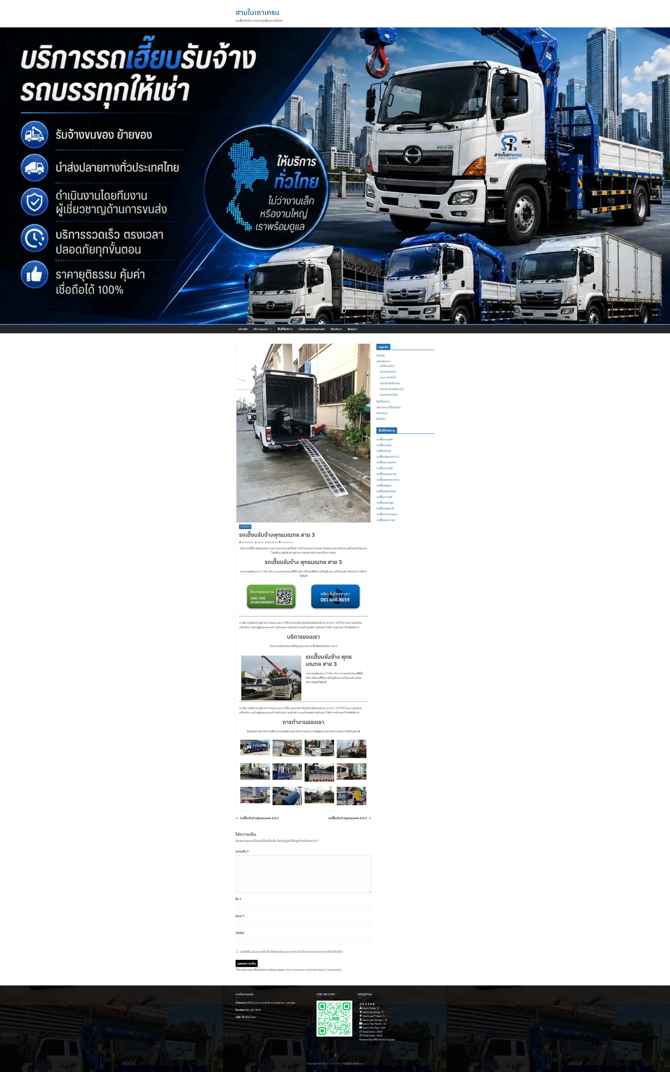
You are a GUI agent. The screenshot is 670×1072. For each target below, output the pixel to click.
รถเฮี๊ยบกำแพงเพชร (386, 514)
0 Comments (287, 542)
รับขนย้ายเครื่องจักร (390, 383)
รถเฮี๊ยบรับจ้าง (387, 366)
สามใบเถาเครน (257, 12)
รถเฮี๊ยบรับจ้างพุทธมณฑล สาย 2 (259, 818)
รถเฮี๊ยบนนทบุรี (384, 468)
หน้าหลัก (243, 329)
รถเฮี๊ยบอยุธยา (384, 485)
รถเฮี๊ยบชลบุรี (383, 450)
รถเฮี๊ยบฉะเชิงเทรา (386, 462)
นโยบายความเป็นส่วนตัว (311, 329)
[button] (270, 329)
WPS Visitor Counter (384, 1039)
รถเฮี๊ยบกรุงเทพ (384, 439)
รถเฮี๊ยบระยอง (383, 445)
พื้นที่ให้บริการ (285, 329)
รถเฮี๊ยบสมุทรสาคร (386, 474)
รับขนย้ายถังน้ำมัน (389, 394)
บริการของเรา (260, 329)
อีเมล (240, 916)
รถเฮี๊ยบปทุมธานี (385, 508)
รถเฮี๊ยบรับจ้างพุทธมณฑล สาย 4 (347, 818)
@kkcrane (250, 1017)
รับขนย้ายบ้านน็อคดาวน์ (392, 389)
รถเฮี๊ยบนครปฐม (385, 502)
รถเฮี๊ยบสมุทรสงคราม (387, 479)
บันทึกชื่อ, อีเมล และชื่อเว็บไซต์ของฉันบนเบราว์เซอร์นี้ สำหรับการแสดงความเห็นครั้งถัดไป (291, 951)
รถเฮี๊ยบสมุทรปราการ (387, 456)
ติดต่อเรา (353, 329)
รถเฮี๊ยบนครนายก (385, 520)
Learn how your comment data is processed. (313, 969)
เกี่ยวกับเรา (336, 329)
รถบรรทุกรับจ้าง (388, 371)
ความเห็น (242, 851)
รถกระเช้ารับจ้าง (388, 377)
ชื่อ (238, 899)
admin (260, 542)
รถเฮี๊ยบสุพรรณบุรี (386, 491)
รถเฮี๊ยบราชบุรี (384, 497)
